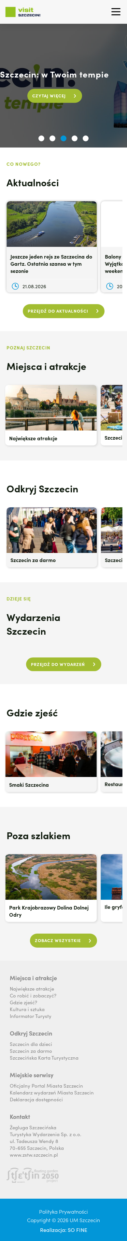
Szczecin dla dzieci (31, 1043)
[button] (41, 138)
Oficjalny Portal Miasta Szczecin (46, 1085)
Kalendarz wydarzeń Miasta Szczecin (52, 1092)
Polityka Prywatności (63, 1211)
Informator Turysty (30, 1015)
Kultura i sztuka (27, 1009)
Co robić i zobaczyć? (33, 995)
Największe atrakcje (32, 988)
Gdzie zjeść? (23, 1002)
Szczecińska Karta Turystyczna (44, 1057)
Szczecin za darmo (31, 1050)
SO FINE (77, 1229)
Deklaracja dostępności (36, 1099)
